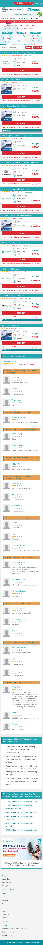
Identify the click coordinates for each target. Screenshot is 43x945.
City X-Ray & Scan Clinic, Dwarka (15, 295)
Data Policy (6, 879)
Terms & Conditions (8, 889)
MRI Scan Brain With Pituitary (20, 18)
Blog (3, 903)
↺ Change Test (38, 47)
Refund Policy (6, 882)
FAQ (3, 897)
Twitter (4, 918)
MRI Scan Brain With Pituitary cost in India (21, 830)
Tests (8, 18)
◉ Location (29, 47)
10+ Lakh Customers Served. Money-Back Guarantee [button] (21, 21)
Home (2, 18)
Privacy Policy (6, 886)
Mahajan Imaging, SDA (10, 269)
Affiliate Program (7, 935)
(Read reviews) (28, 55)
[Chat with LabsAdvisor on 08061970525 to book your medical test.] (39, 14)
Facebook (5, 914)
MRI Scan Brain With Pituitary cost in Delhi (21, 802)
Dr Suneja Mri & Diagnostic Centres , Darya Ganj (20, 162)
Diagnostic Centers (8, 932)
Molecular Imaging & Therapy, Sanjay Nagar (19, 53)
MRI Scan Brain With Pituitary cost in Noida (22, 812)
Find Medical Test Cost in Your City (14, 928)
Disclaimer (5, 900)
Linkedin (5, 921)
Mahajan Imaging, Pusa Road (13, 242)
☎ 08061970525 (24, 3)
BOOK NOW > (21, 70)
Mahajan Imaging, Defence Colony (15, 189)
